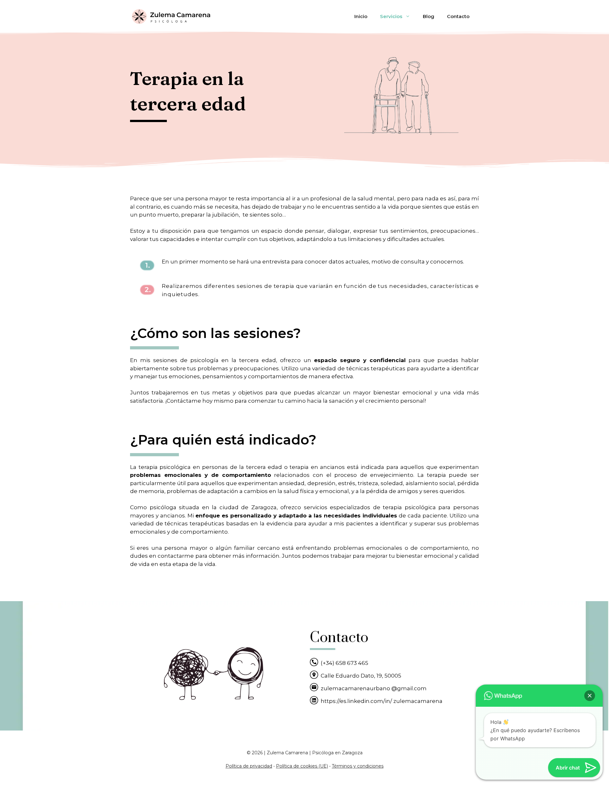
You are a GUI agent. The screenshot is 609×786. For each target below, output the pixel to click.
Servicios (391, 16)
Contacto (458, 16)
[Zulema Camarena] (171, 16)
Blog (428, 16)
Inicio (360, 16)
